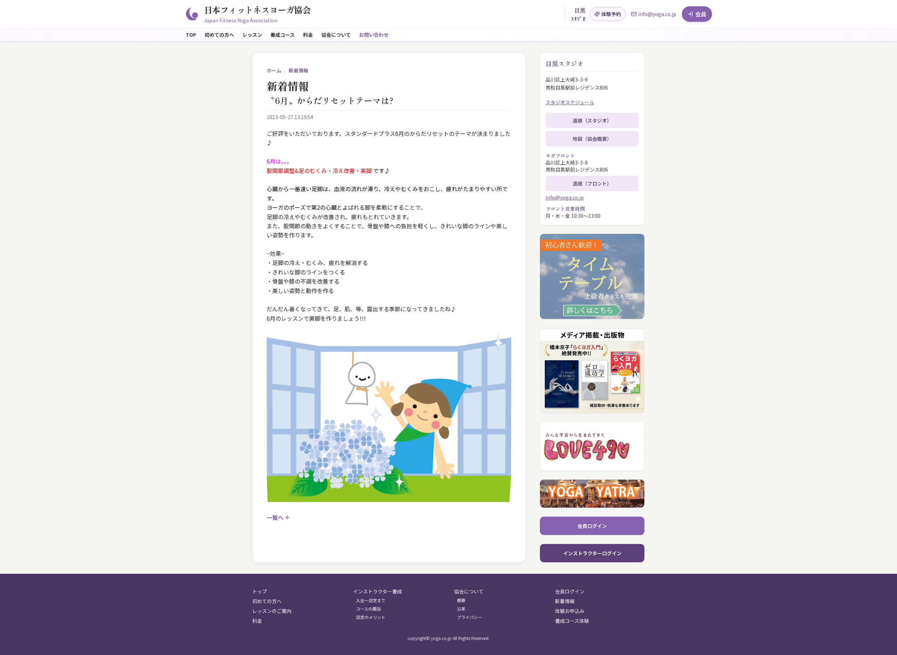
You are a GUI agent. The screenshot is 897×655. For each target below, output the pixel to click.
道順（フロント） (592, 183)
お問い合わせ (374, 34)
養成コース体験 (572, 620)
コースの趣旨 (368, 609)
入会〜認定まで (370, 600)
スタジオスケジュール (570, 102)
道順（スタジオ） (592, 120)
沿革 (461, 609)
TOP (191, 34)
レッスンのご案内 (272, 610)
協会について (336, 34)
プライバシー (469, 617)
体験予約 (611, 14)
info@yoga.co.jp (565, 197)
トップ (259, 591)
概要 (461, 600)
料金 (308, 34)
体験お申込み (569, 610)
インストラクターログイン (592, 553)
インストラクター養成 (377, 591)
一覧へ (275, 517)
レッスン (252, 34)
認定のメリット (370, 617)
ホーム (274, 70)
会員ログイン (592, 525)
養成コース (283, 34)
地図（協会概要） (592, 138)
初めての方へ (219, 34)
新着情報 (298, 70)
